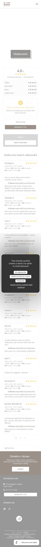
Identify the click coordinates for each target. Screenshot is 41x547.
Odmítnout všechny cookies (20, 277)
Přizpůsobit (20, 281)
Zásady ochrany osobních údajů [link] (21, 285)
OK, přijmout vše (20, 272)
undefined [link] (21, 287)
